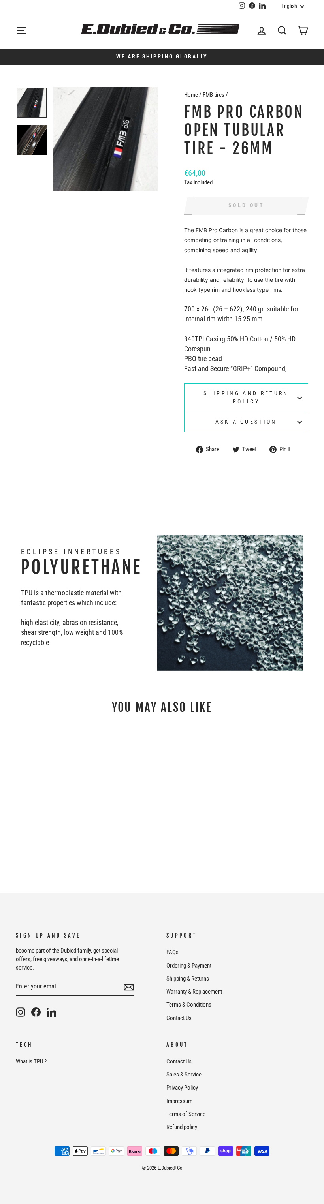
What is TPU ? (31, 1061)
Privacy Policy (182, 1087)
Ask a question (246, 421)
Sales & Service (184, 1074)
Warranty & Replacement (194, 991)
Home (191, 94)
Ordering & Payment (188, 965)
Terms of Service (185, 1114)
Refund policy (181, 1127)
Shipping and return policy (245, 397)
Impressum (179, 1101)
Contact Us (179, 1018)
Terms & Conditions (188, 1004)
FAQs (172, 952)
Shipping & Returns (187, 978)
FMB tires (213, 94)
